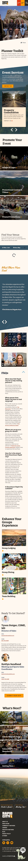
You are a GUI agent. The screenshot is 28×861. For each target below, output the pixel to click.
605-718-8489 (5, 640)
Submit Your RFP (14, 695)
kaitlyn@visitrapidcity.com (8, 674)
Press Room (5, 823)
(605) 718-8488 (5, 679)
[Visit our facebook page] (3, 842)
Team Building (8, 596)
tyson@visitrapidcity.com (7, 635)
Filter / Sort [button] (6, 247)
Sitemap (4, 835)
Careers (4, 827)
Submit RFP (22, 3)
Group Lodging (9, 548)
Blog (3, 831)
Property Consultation (11, 111)
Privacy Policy (6, 833)
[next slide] (16, 130)
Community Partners (8, 825)
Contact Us (19, 3)
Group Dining (8, 572)
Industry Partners (8, 829)
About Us (5, 821)
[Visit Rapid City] (5, 3)
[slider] (7, 345)
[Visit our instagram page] (7, 842)
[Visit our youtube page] (11, 842)
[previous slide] (11, 130)
